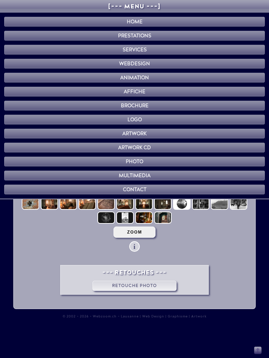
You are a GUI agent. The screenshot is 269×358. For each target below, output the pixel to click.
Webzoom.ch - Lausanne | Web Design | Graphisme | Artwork (150, 316)
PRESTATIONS (134, 36)
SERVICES (135, 49)
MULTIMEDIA (135, 175)
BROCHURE (135, 105)
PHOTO (134, 161)
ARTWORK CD (134, 147)
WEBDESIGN (134, 63)
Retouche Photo (134, 285)
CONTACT (134, 189)
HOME (135, 22)
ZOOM (134, 232)
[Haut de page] (258, 353)
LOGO (134, 119)
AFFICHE (134, 91)
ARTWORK (134, 133)
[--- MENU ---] (134, 6)
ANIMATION (134, 77)
